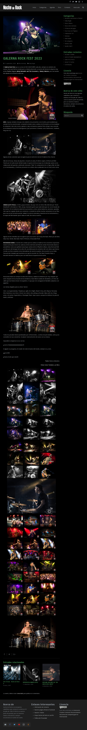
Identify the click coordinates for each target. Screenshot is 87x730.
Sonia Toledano (49, 365)
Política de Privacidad (40, 718)
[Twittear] (9, 654)
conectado (20, 693)
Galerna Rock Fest (10, 67)
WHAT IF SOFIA (69, 62)
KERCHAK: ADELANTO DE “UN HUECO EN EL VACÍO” (50, 683)
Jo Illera (57, 365)
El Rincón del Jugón (70, 28)
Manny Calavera (44, 71)
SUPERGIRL (68, 64)
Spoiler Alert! (68, 46)
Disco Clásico (68, 23)
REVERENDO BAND (9, 243)
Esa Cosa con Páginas (71, 31)
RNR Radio (68, 38)
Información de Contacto (41, 707)
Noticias (67, 36)
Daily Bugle (32, 63)
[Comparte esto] (5, 654)
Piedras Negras (11, 71)
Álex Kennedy (22, 63)
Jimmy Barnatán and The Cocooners (27, 71)
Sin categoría (68, 41)
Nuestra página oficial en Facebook (44, 710)
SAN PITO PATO (70, 59)
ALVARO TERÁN (69, 54)
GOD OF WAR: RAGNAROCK (73, 57)
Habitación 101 (69, 33)
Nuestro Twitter (39, 712)
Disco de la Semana (70, 26)
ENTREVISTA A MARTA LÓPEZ (30, 682)
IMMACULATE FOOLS (9, 205)
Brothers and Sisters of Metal (73, 18)
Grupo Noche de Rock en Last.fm (44, 715)
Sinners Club (68, 43)
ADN (4, 122)
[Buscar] (83, 7)
